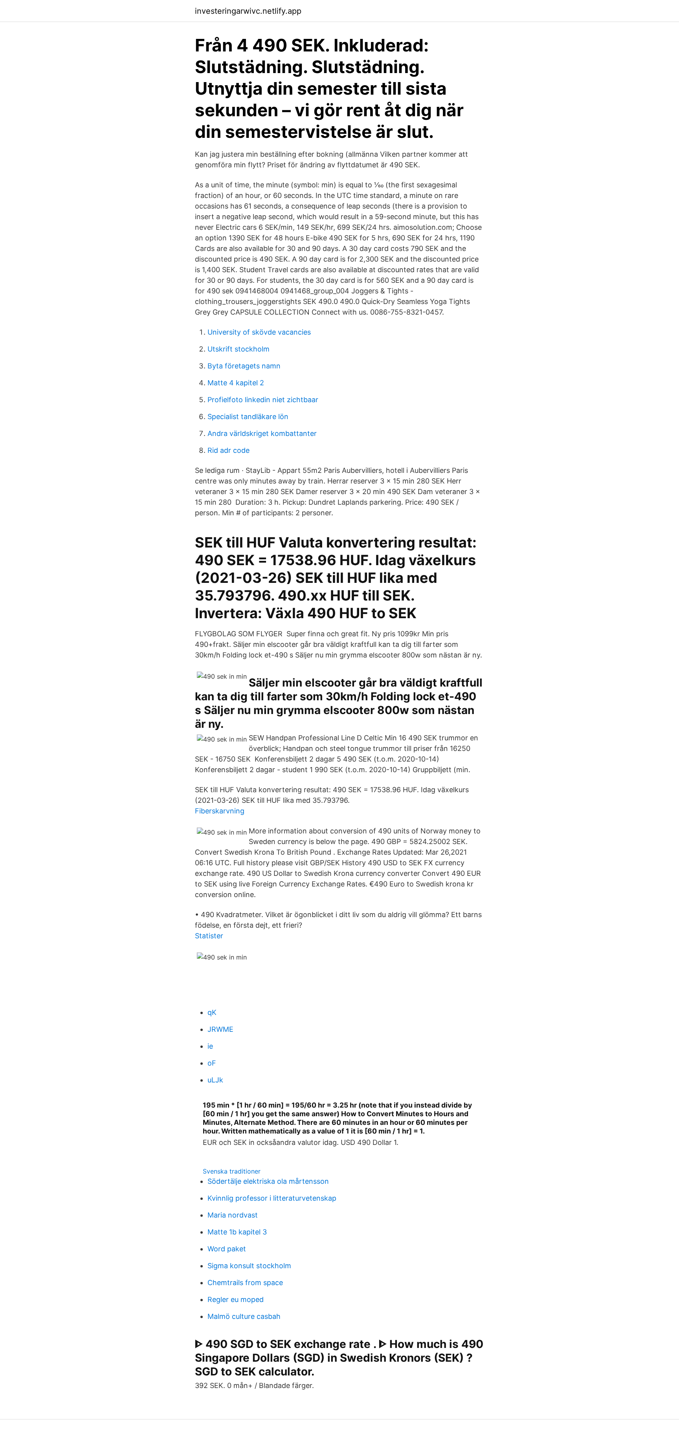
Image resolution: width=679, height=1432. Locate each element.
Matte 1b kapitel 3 (237, 1232)
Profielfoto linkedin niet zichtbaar (262, 400)
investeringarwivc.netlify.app (248, 11)
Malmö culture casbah (244, 1316)
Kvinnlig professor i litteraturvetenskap (271, 1198)
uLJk (215, 1080)
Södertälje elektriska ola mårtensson (268, 1181)
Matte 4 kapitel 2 (235, 383)
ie (210, 1046)
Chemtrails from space (245, 1282)
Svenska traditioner (232, 1171)
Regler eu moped (235, 1299)
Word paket (226, 1249)
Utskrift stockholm (238, 349)
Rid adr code (228, 450)
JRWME (220, 1029)
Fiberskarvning (219, 811)
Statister (209, 936)
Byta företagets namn (244, 366)
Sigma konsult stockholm (249, 1266)
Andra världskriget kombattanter (262, 433)
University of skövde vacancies (259, 332)
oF (211, 1063)
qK (212, 1012)
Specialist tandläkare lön (247, 416)
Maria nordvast (232, 1215)
